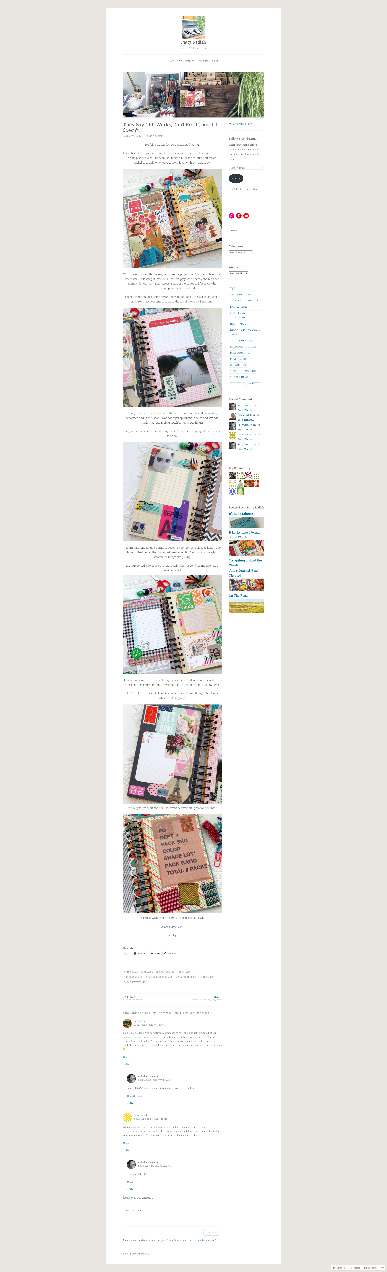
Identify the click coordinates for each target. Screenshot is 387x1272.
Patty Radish (193, 42)
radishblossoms (147, 1075)
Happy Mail (238, 323)
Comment (211, 1232)
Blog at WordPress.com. (136, 1254)
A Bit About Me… (186, 61)
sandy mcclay (142, 1114)
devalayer (139, 1020)
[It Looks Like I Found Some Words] (246, 554)
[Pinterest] (239, 216)
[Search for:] (244, 230)
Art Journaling (143, 972)
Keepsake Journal (243, 346)
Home (171, 61)
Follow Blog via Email (244, 138)
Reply (126, 1063)
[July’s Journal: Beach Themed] (246, 590)
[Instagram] (231, 216)
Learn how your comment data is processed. (191, 1240)
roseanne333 (245, 414)
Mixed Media (183, 972)
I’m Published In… (209, 61)
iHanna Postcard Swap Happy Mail (207, 998)
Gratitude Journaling (159, 977)
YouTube (255, 383)
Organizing (238, 364)
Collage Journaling (244, 300)
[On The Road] (246, 611)
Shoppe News (239, 377)
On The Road (238, 595)
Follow (236, 178)
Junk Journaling (164, 972)
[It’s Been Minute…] (246, 526)
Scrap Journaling (134, 982)
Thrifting (237, 383)
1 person (140, 1096)
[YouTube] (246, 216)
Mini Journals (240, 352)
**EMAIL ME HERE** (240, 123)
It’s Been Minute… (242, 514)
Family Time (238, 306)
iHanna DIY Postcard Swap (245, 332)
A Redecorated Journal (132, 998)
